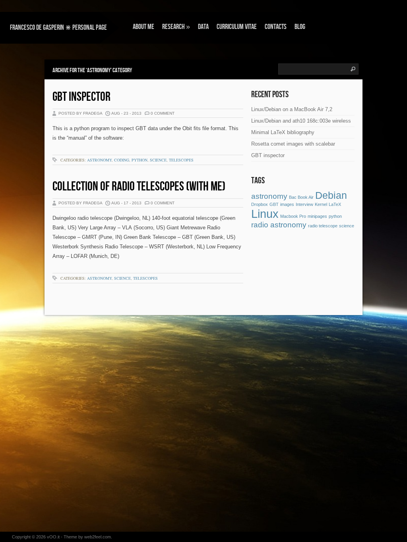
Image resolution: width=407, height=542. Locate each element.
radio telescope (322, 225)
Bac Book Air (301, 197)
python (335, 216)
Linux (265, 213)
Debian (331, 195)
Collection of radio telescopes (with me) (138, 186)
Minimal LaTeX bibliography (282, 132)
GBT (274, 204)
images (287, 204)
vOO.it (53, 536)
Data (203, 27)
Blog (300, 27)
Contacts (276, 27)
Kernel (321, 204)
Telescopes (181, 160)
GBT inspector (81, 97)
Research (176, 27)
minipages (317, 216)
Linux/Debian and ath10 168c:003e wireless (301, 121)
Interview (304, 204)
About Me (143, 27)
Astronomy (99, 160)
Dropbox (259, 204)
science (346, 225)
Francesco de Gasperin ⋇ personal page (58, 27)
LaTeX (335, 204)
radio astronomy (278, 225)
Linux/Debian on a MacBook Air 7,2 (291, 109)
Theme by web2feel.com (87, 536)
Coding (121, 160)
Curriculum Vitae (237, 27)
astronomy (269, 196)
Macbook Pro (293, 216)
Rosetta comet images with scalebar (293, 144)
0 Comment (162, 113)
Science (158, 160)
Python (139, 160)
